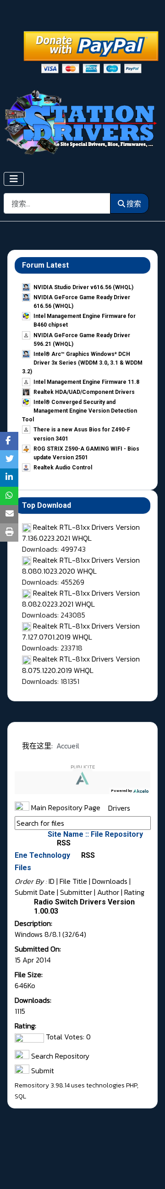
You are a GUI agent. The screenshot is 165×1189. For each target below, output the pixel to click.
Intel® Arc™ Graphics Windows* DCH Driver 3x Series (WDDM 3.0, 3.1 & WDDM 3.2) (82, 363)
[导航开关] (14, 179)
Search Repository (59, 1055)
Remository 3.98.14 (42, 1085)
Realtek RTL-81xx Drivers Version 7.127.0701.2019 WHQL (81, 631)
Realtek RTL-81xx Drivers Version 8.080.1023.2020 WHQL (81, 565)
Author (108, 892)
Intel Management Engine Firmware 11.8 (86, 382)
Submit (41, 1070)
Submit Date (35, 892)
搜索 (133, 203)
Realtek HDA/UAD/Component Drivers (84, 392)
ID (52, 881)
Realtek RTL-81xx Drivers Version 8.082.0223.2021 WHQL (81, 598)
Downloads (109, 881)
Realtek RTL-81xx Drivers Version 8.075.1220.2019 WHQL (81, 664)
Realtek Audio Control (62, 467)
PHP (131, 1085)
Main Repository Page (64, 807)
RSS (63, 843)
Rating (134, 892)
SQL (20, 1096)
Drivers (119, 807)
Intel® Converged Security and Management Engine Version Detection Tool (79, 411)
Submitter (76, 892)
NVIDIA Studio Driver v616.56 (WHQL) (83, 287)
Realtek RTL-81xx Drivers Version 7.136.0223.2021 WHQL (81, 532)
